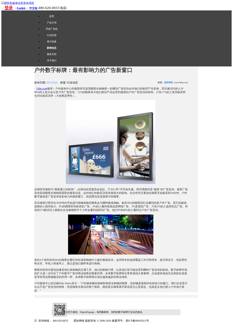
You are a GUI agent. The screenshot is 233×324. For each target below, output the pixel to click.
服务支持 (51, 54)
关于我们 (51, 60)
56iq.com (42, 88)
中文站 (33, 8)
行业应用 (51, 35)
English (21, 8)
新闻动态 (51, 47)
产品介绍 (51, 22)
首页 (51, 16)
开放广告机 (52, 28)
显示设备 (51, 41)
